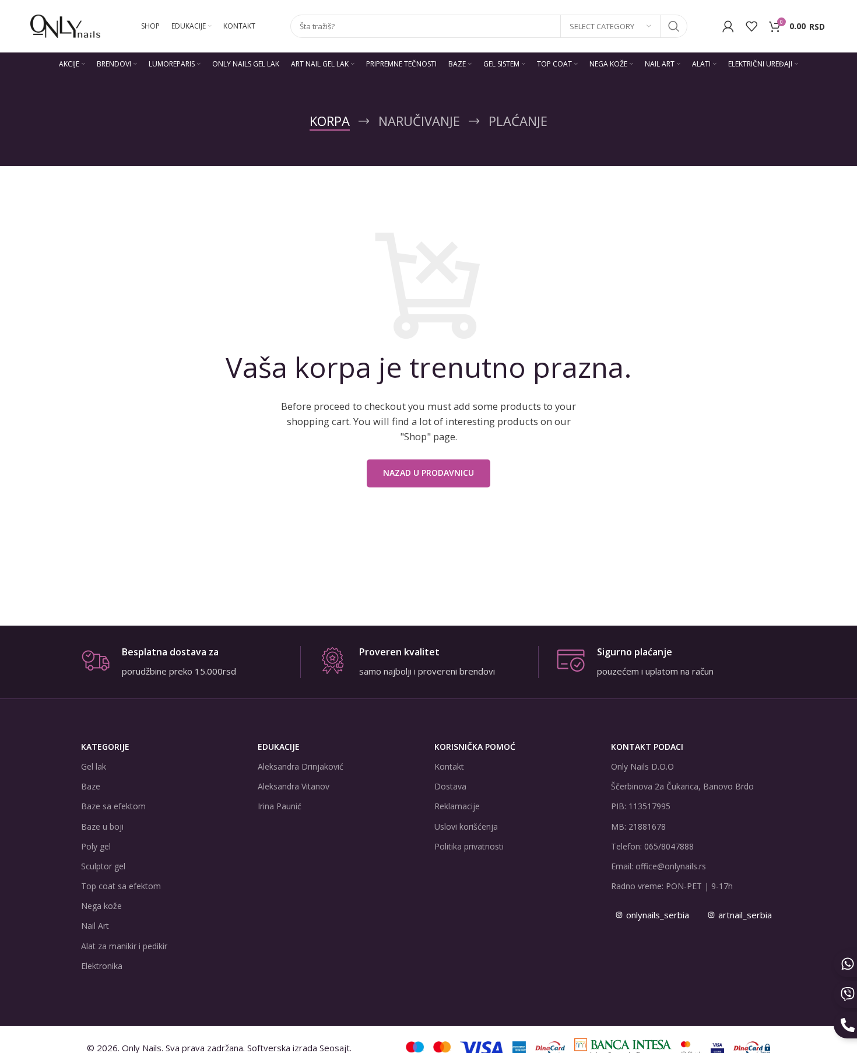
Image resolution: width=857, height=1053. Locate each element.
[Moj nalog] (728, 26)
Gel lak (93, 766)
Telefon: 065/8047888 (652, 846)
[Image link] (623, 1046)
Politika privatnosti (469, 846)
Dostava (450, 786)
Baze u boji (102, 826)
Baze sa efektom (113, 806)
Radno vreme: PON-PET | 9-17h (672, 885)
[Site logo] (65, 25)
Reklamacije (457, 806)
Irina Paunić (279, 806)
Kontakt (449, 766)
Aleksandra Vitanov (293, 786)
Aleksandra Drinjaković (300, 766)
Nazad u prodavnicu (428, 472)
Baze (90, 786)
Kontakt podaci (647, 746)
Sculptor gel (103, 866)
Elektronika (101, 965)
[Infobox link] (190, 662)
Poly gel (96, 846)
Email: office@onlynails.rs (658, 866)
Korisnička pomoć (474, 746)
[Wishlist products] (751, 26)
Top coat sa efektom (121, 885)
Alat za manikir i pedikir (124, 946)
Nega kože (101, 905)
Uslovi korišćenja (466, 826)
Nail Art (95, 925)
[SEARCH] (674, 26)
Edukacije (279, 746)
